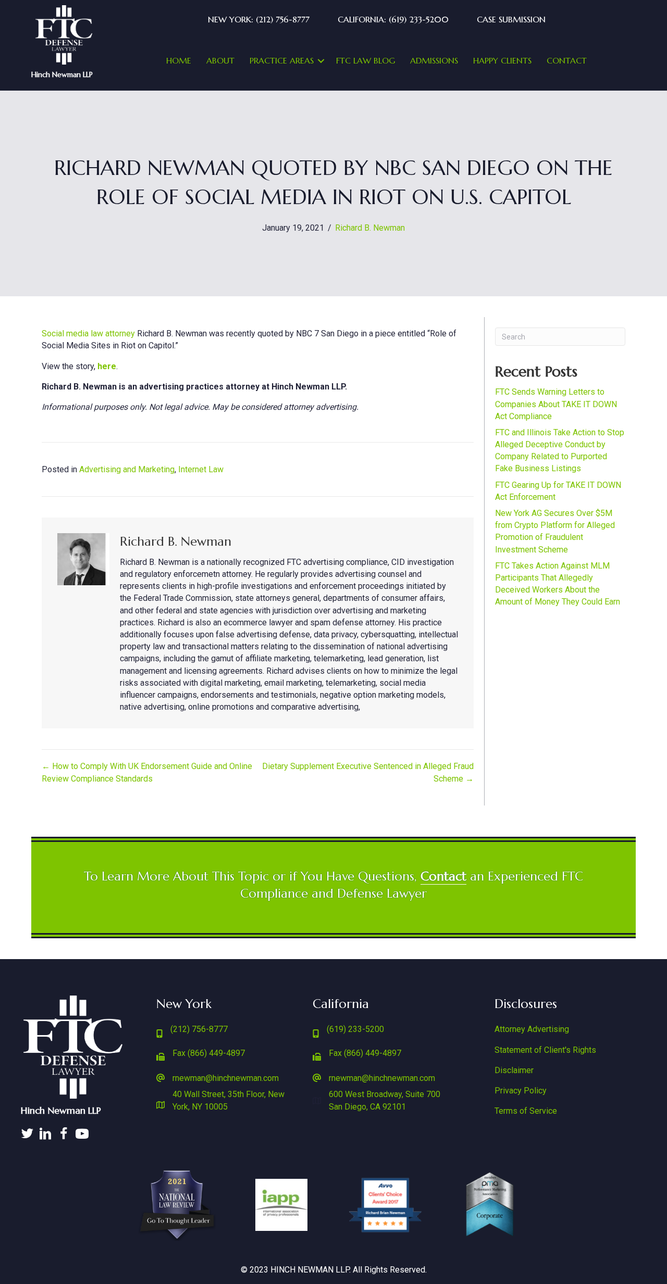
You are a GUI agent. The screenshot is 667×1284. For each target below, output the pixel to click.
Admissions (434, 60)
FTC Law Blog (365, 60)
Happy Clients (502, 60)
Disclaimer (514, 1070)
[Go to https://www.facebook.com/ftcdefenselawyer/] (63, 1134)
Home (178, 60)
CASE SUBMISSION (511, 19)
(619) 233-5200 (355, 1029)
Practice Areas (282, 60)
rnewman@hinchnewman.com (225, 1078)
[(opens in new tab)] (64, 34)
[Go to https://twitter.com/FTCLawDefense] (27, 1134)
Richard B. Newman (370, 228)
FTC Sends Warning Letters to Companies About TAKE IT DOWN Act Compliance (556, 404)
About (220, 60)
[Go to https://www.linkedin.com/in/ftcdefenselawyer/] (45, 1134)
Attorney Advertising (532, 1029)
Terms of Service (526, 1111)
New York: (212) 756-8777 (259, 19)
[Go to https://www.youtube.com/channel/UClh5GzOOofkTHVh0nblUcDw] (82, 1134)
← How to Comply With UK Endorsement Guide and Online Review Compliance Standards (147, 772)
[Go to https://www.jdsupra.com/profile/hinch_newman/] (100, 1128)
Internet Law (201, 469)
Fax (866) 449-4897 (208, 1053)
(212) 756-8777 (199, 1029)
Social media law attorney (88, 333)
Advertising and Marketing (127, 469)
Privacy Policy (521, 1091)
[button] (321, 61)
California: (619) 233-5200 (393, 19)
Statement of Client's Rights (545, 1050)
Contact (567, 60)
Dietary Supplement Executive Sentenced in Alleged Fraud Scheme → (368, 772)
